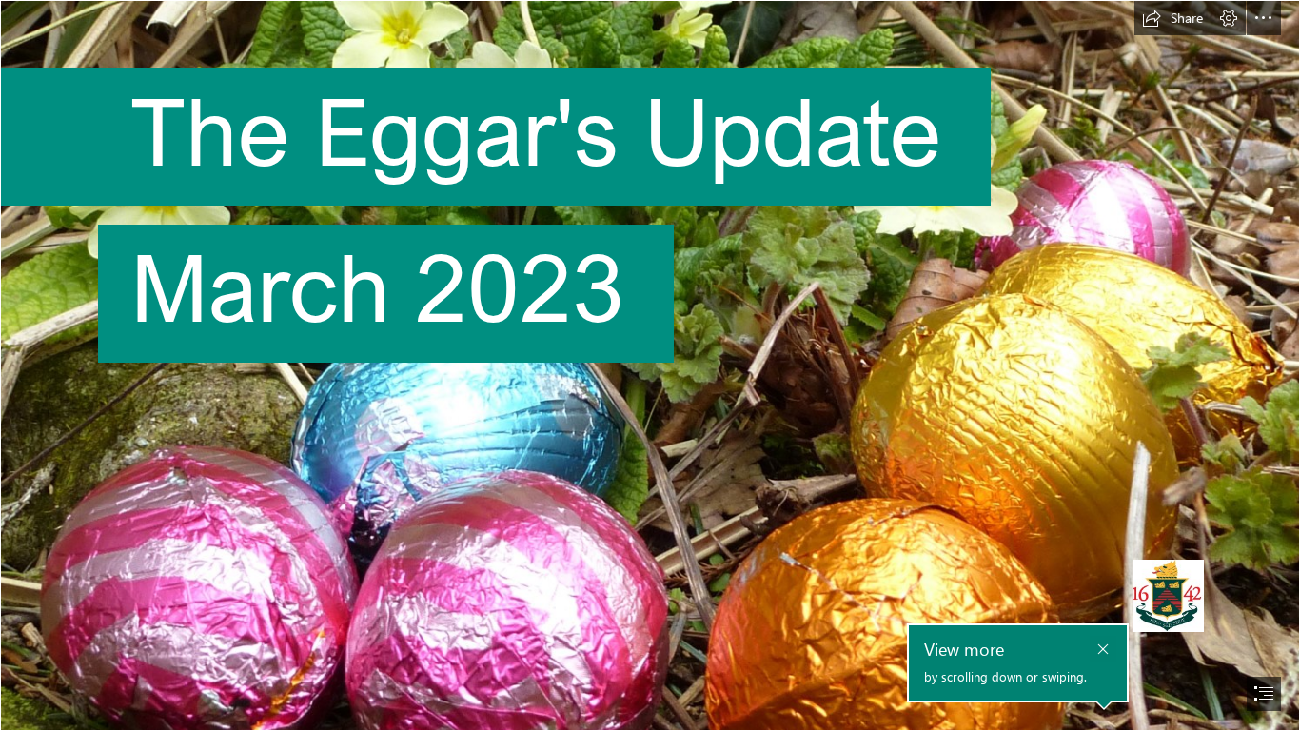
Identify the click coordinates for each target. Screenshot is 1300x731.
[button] (1172, 18)
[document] (650, 365)
